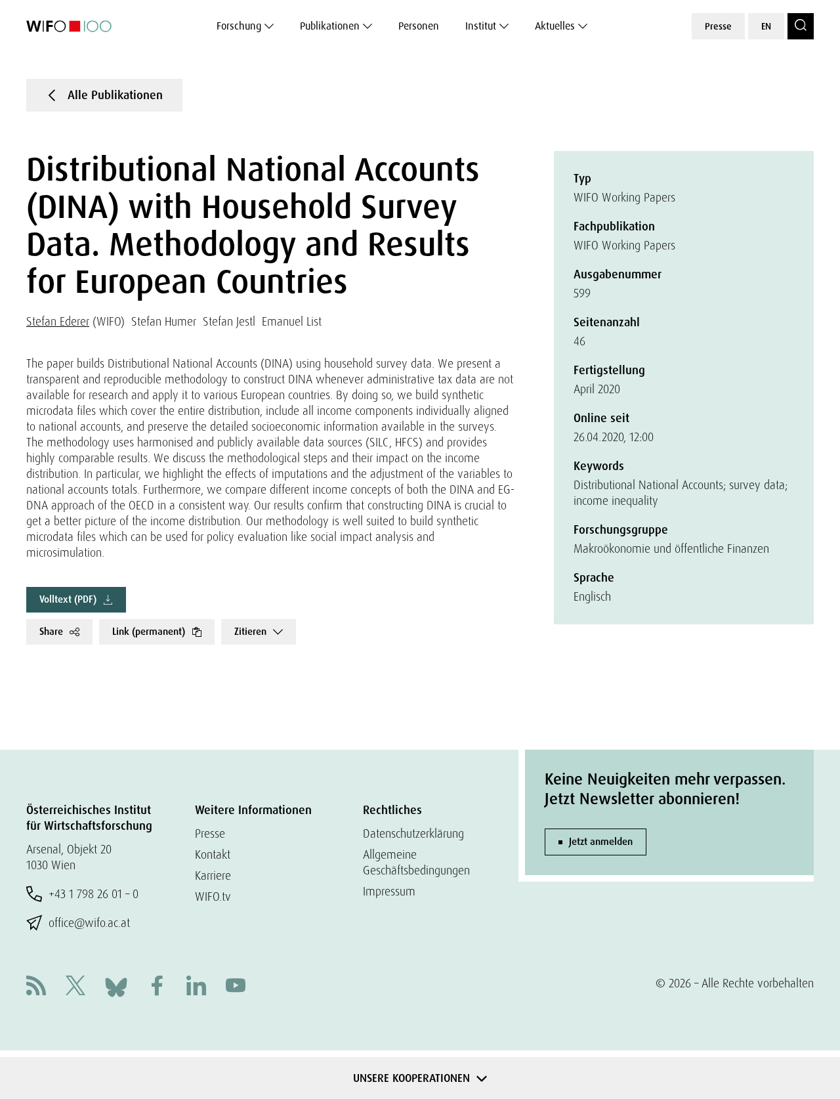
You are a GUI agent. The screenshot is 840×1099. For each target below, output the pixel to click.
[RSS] (36, 987)
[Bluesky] (116, 986)
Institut (480, 26)
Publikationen (330, 26)
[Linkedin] (196, 987)
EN (766, 26)
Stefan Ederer (57, 321)
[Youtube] (235, 987)
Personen (418, 26)
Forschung (239, 26)
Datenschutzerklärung (413, 833)
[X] (75, 987)
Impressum (389, 891)
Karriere (213, 875)
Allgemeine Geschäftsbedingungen (416, 862)
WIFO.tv (213, 896)
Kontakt (212, 854)
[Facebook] (157, 987)
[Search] (801, 26)
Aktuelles (555, 26)
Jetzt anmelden (601, 841)
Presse (718, 26)
